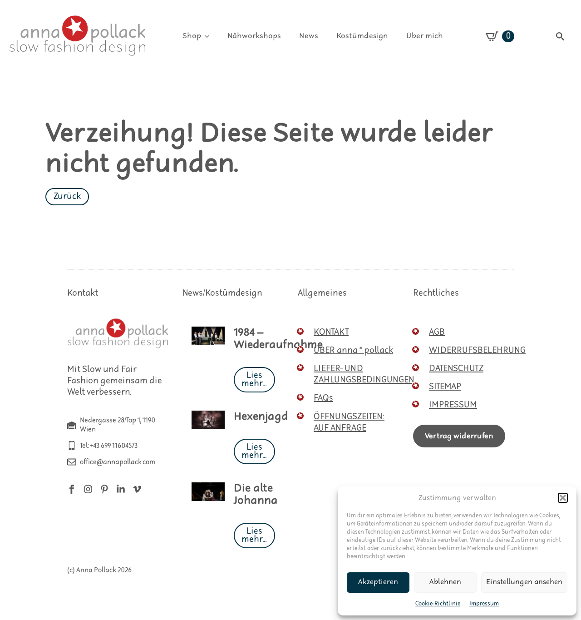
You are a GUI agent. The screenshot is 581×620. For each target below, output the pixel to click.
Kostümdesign (362, 35)
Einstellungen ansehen (524, 582)
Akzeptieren (378, 582)
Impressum (484, 603)
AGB (437, 332)
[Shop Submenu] (209, 36)
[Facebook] (71, 489)
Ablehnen (445, 582)
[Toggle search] (560, 36)
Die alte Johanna (256, 494)
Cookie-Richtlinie (437, 603)
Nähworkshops (254, 35)
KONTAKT (331, 332)
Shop (191, 35)
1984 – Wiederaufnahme (278, 339)
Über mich (424, 35)
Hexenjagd (261, 417)
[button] (562, 497)
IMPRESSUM (453, 405)
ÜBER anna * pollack (353, 350)
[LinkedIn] (120, 489)
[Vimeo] (137, 489)
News (308, 35)
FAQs (323, 398)
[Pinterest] (104, 489)
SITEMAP (445, 387)
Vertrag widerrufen (459, 436)
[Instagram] (88, 489)
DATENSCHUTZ (456, 368)
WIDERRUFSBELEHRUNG (477, 350)
